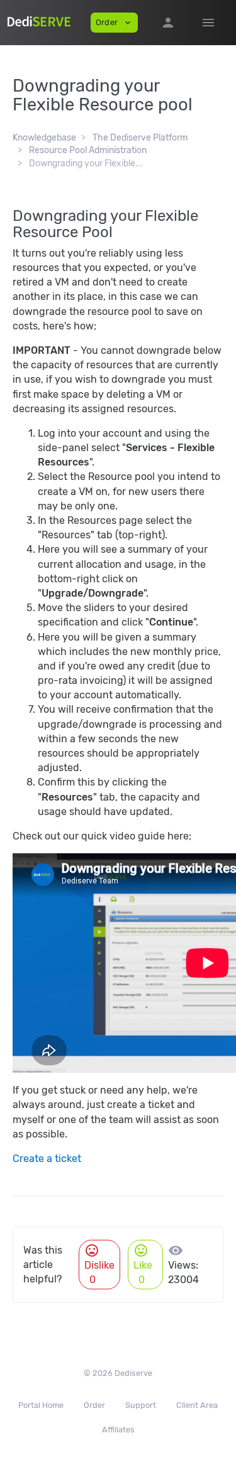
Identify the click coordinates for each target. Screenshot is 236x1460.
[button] (168, 23)
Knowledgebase (44, 137)
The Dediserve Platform (140, 137)
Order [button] (114, 23)
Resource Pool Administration (88, 150)
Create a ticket (47, 1158)
